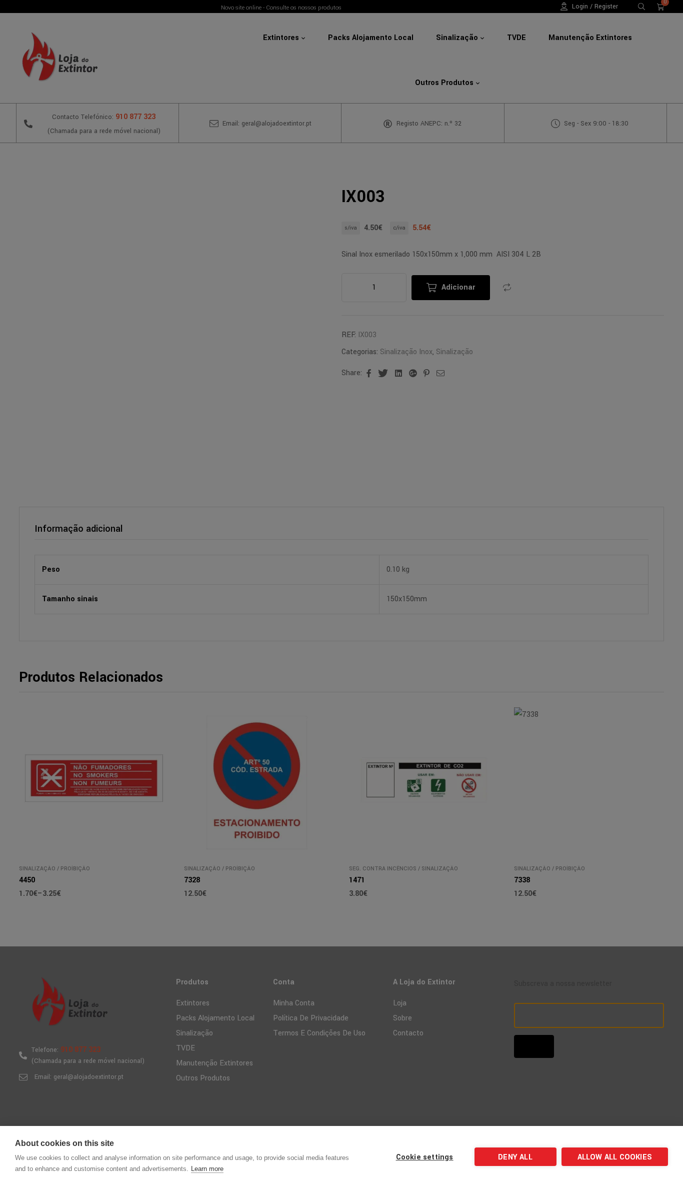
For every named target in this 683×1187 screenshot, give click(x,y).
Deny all (515, 1157)
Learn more (207, 1168)
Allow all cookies (615, 1157)
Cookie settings (425, 1157)
